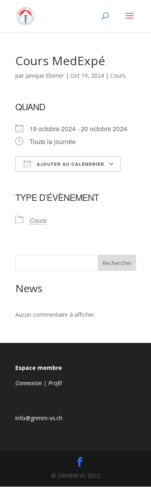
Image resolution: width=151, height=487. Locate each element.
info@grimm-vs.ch (38, 418)
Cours (118, 75)
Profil (55, 383)
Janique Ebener (44, 75)
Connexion (28, 383)
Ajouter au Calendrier (69, 164)
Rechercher (117, 263)
